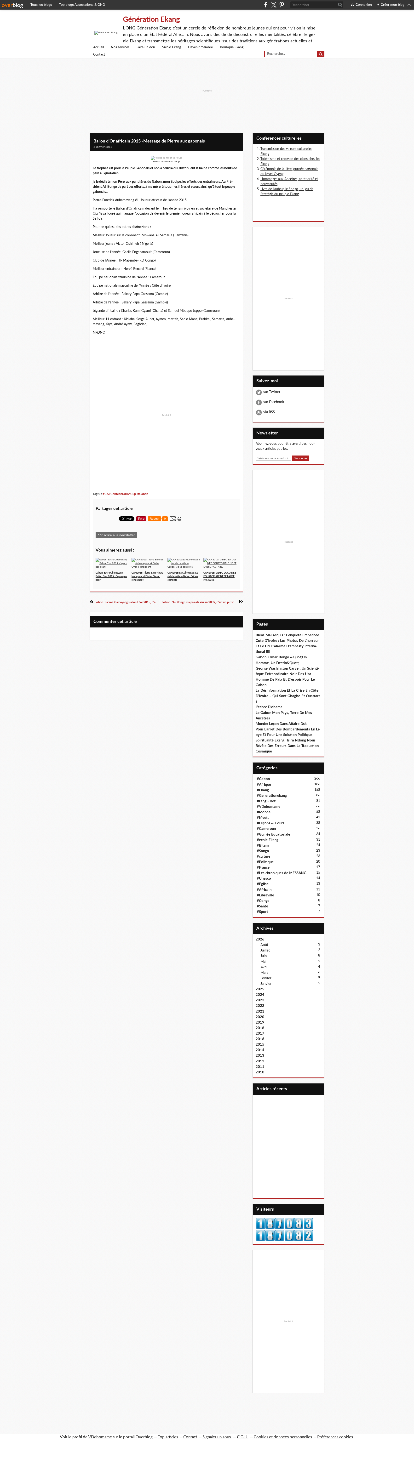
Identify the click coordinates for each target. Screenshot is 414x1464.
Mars (264, 972)
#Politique (265, 862)
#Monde (263, 812)
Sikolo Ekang (171, 47)
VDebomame (100, 1437)
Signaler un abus (217, 1437)
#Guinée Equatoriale (273, 834)
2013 (260, 1055)
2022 (260, 1006)
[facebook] (266, 4)
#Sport (262, 912)
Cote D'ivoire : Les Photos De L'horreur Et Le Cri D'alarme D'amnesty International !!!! (287, 646)
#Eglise (263, 884)
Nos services (120, 47)
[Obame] (166, 158)
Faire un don (146, 47)
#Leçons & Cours (270, 823)
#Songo (263, 851)
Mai (263, 961)
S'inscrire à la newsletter (116, 535)
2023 (260, 1000)
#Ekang (263, 790)
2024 (260, 995)
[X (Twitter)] (274, 4)
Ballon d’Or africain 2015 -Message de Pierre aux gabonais (149, 141)
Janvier (265, 983)
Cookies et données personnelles (283, 1437)
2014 (260, 1050)
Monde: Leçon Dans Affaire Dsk (281, 724)
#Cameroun (266, 829)
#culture (263, 856)
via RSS (269, 412)
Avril (264, 967)
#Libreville (265, 895)
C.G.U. (242, 1437)
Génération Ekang (151, 19)
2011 (260, 1067)
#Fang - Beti (266, 801)
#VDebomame (268, 807)
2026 (260, 939)
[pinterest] (282, 4)
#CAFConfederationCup (119, 494)
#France (263, 867)
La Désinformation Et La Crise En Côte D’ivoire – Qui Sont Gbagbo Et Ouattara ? (288, 696)
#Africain (264, 890)
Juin (263, 956)
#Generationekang (272, 796)
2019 (260, 1022)
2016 (260, 1039)
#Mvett (263, 818)
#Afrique (264, 784)
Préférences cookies (335, 1437)
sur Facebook (273, 402)
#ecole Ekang (267, 840)
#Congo (263, 901)
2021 (260, 1011)
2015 (260, 1044)
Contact (99, 54)
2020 (260, 1017)
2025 (260, 989)
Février (265, 978)
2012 (260, 1061)
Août (264, 945)
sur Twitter (271, 392)
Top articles (168, 1437)
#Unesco (264, 878)
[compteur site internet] (284, 1235)
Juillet (265, 950)
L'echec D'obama (269, 707)
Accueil (98, 47)
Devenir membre (200, 47)
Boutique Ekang (231, 47)
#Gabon (142, 494)
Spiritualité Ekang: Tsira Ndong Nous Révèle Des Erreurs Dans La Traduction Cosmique (287, 746)
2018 (260, 1028)
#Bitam (263, 845)
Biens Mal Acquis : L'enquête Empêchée (287, 635)
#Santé (262, 906)
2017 (260, 1033)
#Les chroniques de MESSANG (281, 873)
